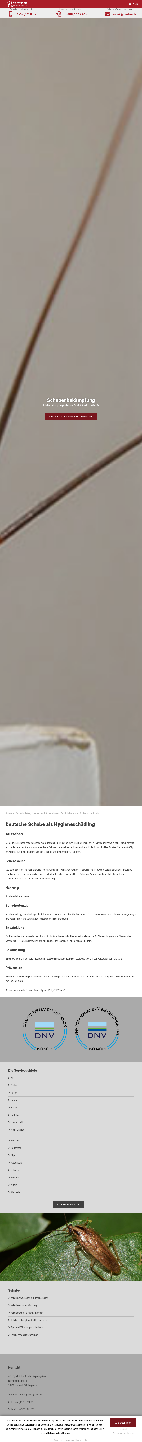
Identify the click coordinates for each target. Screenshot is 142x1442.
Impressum (70, 1440)
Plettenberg (16, 1162)
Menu (136, 3)
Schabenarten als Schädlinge (24, 1335)
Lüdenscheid (17, 1122)
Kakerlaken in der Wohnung (24, 1305)
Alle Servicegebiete (68, 1204)
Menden (15, 1140)
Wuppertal (15, 1192)
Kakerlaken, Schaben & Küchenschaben (71, 416)
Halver (14, 1100)
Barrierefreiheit (82, 1440)
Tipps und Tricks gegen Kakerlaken (27, 1327)
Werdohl (15, 1177)
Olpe (13, 1155)
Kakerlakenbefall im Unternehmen (27, 1312)
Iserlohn (15, 1115)
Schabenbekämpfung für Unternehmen (29, 1320)
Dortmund (15, 1085)
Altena (14, 1078)
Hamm (14, 1107)
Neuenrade (16, 1147)
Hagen (14, 1092)
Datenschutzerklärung (58, 1433)
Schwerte (15, 1170)
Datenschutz (59, 1440)
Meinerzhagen (17, 1129)
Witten (14, 1184)
